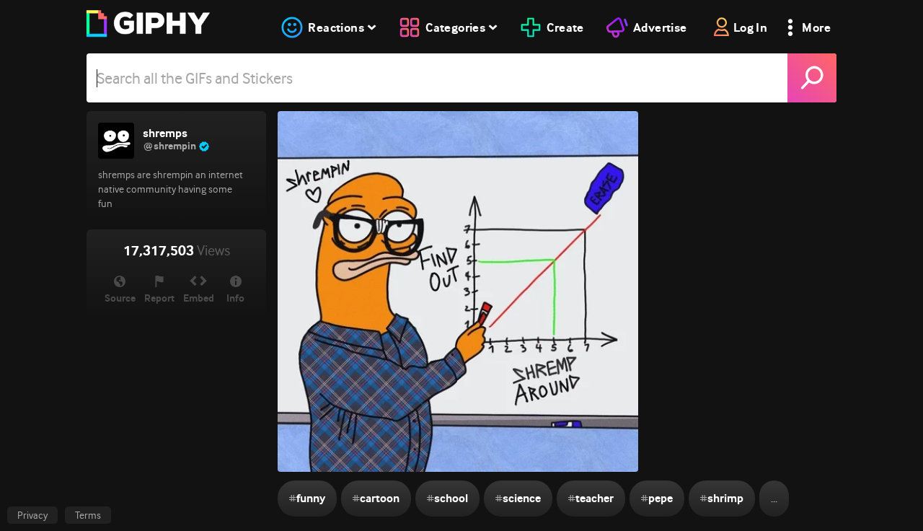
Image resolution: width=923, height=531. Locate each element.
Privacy (32, 515)
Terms (88, 515)
